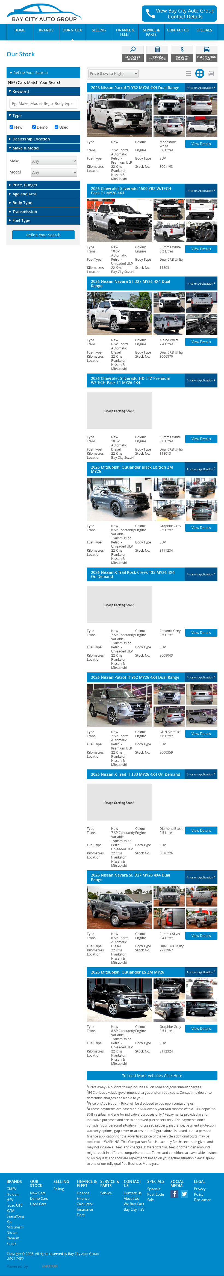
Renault (13, 1238)
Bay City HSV (134, 1209)
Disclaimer (202, 1199)
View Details (201, 143)
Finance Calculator (85, 1201)
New (17, 127)
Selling (59, 1188)
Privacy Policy (200, 1191)
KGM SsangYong (15, 1213)
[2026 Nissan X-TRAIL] (152, 604)
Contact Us (133, 1192)
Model (15, 172)
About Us (131, 1198)
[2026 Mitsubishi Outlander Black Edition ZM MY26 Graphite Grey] (152, 499)
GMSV (11, 1188)
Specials (153, 1188)
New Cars (37, 1192)
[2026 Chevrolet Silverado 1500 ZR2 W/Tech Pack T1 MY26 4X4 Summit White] (152, 220)
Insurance (85, 1209)
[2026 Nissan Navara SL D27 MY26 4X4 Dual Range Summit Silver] (152, 907)
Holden (13, 1194)
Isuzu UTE (14, 1205)
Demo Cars (39, 1198)
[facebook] (175, 1195)
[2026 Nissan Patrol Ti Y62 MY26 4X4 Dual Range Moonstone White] (152, 115)
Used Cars (38, 1203)
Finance (83, 1192)
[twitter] (186, 1195)
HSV (10, 1199)
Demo (42, 127)
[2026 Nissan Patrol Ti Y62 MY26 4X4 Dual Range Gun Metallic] (152, 705)
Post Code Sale (155, 1197)
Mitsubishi (15, 1227)
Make (14, 160)
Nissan (12, 1232)
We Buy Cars (134, 1203)
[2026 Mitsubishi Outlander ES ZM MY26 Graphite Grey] (152, 1000)
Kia (9, 1221)
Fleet (81, 1214)
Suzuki (12, 1243)
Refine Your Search (28, 72)
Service (106, 1192)
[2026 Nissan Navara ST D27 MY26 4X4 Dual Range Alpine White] (152, 313)
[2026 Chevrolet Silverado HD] (152, 410)
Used (63, 127)
